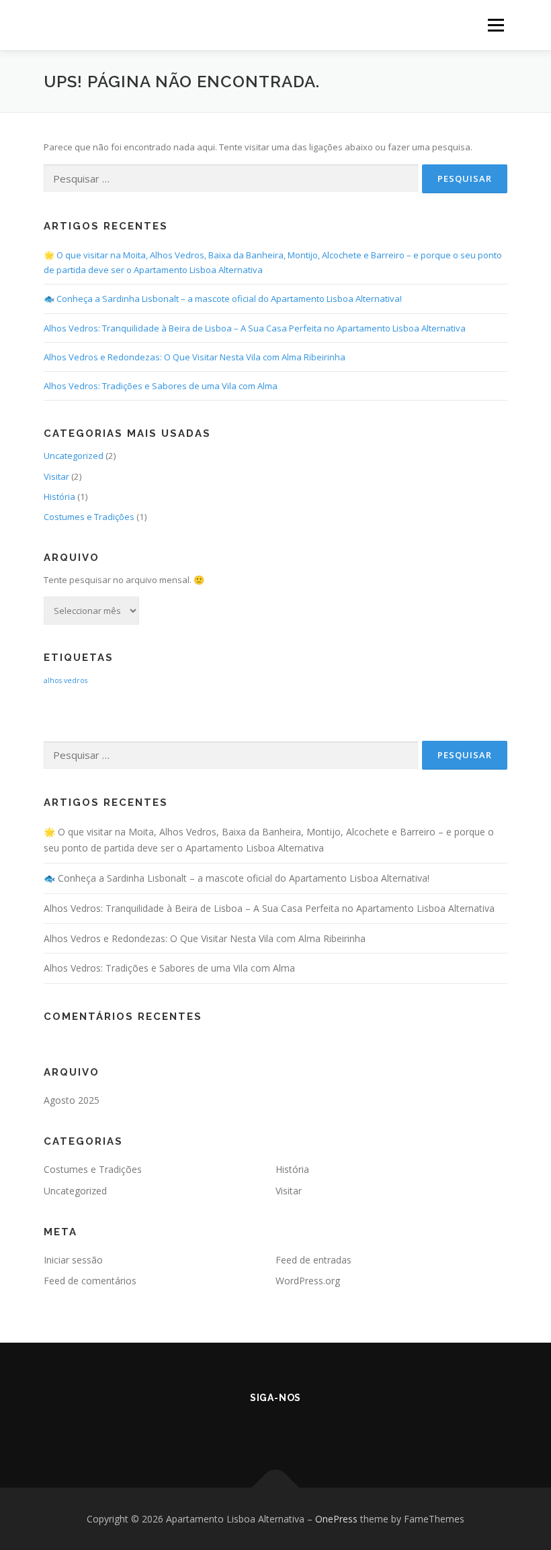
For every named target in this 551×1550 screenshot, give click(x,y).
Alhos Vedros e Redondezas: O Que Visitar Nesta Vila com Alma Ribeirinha (194, 357)
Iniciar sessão (73, 1259)
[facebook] (257, 1427)
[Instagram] (294, 1427)
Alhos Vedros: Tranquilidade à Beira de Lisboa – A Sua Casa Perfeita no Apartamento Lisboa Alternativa (255, 328)
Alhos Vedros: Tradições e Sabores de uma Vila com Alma (161, 386)
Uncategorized (73, 456)
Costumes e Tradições (89, 517)
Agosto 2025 (71, 1100)
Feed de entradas (313, 1259)
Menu (495, 25)
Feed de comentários (90, 1280)
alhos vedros (65, 680)
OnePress (336, 1518)
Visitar (56, 476)
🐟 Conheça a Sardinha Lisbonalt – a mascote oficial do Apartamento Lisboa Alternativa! (223, 299)
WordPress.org (308, 1280)
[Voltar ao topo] (276, 1487)
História (59, 496)
